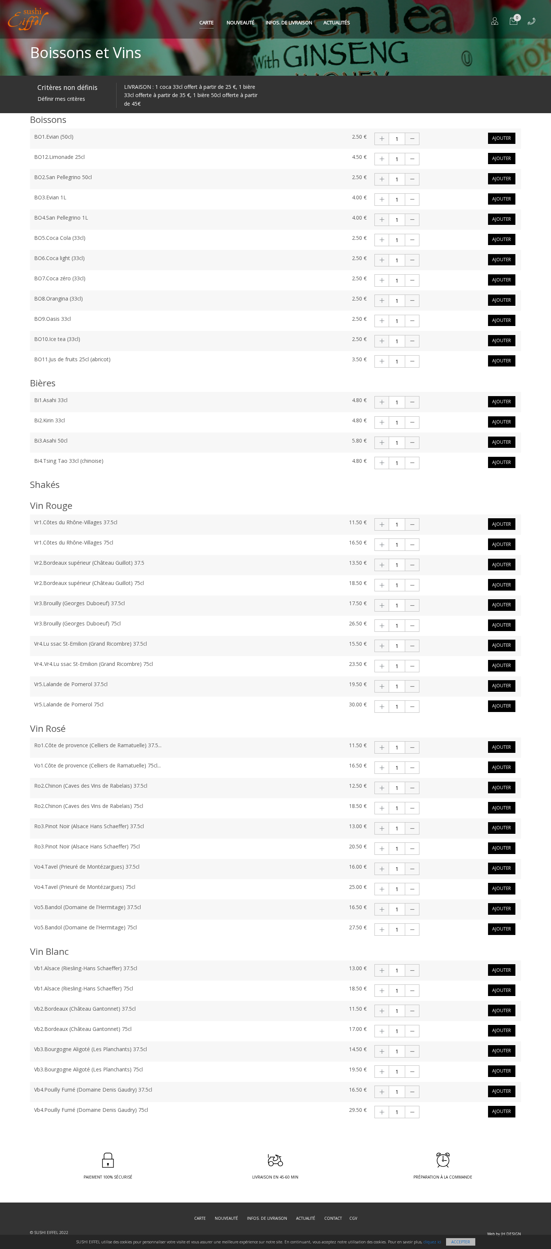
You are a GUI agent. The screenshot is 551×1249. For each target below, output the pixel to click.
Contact (333, 1218)
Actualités (336, 22)
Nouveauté (241, 22)
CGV (353, 1218)
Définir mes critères (61, 98)
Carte (206, 22)
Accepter (460, 1242)
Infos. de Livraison (289, 22)
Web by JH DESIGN (504, 1234)
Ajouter (501, 138)
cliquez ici (432, 1242)
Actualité (305, 1218)
